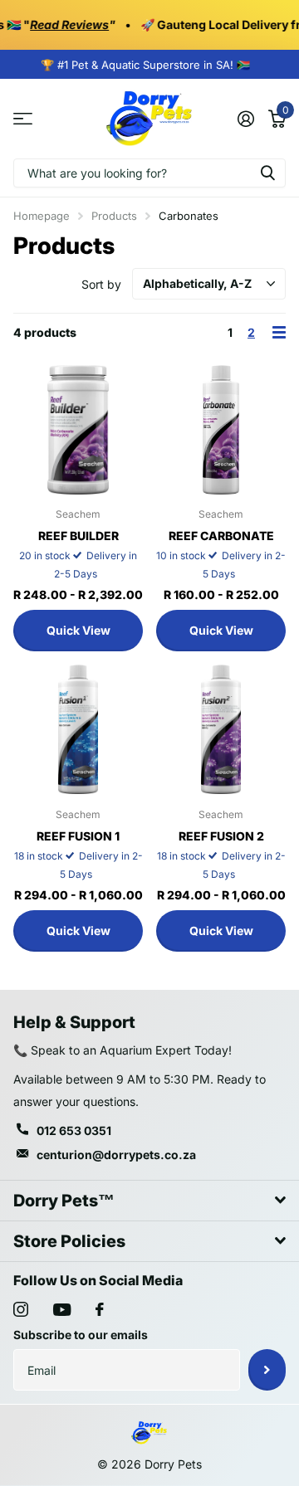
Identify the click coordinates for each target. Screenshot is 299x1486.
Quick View (78, 630)
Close (149, 1200)
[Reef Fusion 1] (78, 729)
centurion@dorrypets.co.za (116, 1154)
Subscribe (267, 1370)
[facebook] (100, 1309)
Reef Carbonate (221, 536)
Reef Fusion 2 (221, 836)
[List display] (279, 332)
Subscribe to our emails (80, 1335)
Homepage (41, 215)
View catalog (22, 119)
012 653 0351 (74, 1130)
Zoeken (267, 173)
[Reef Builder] (78, 430)
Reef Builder (78, 536)
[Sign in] (245, 119)
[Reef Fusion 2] (221, 729)
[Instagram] (20, 1309)
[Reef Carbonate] (221, 430)
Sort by (101, 284)
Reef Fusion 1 (78, 836)
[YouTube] (62, 1309)
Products (114, 215)
